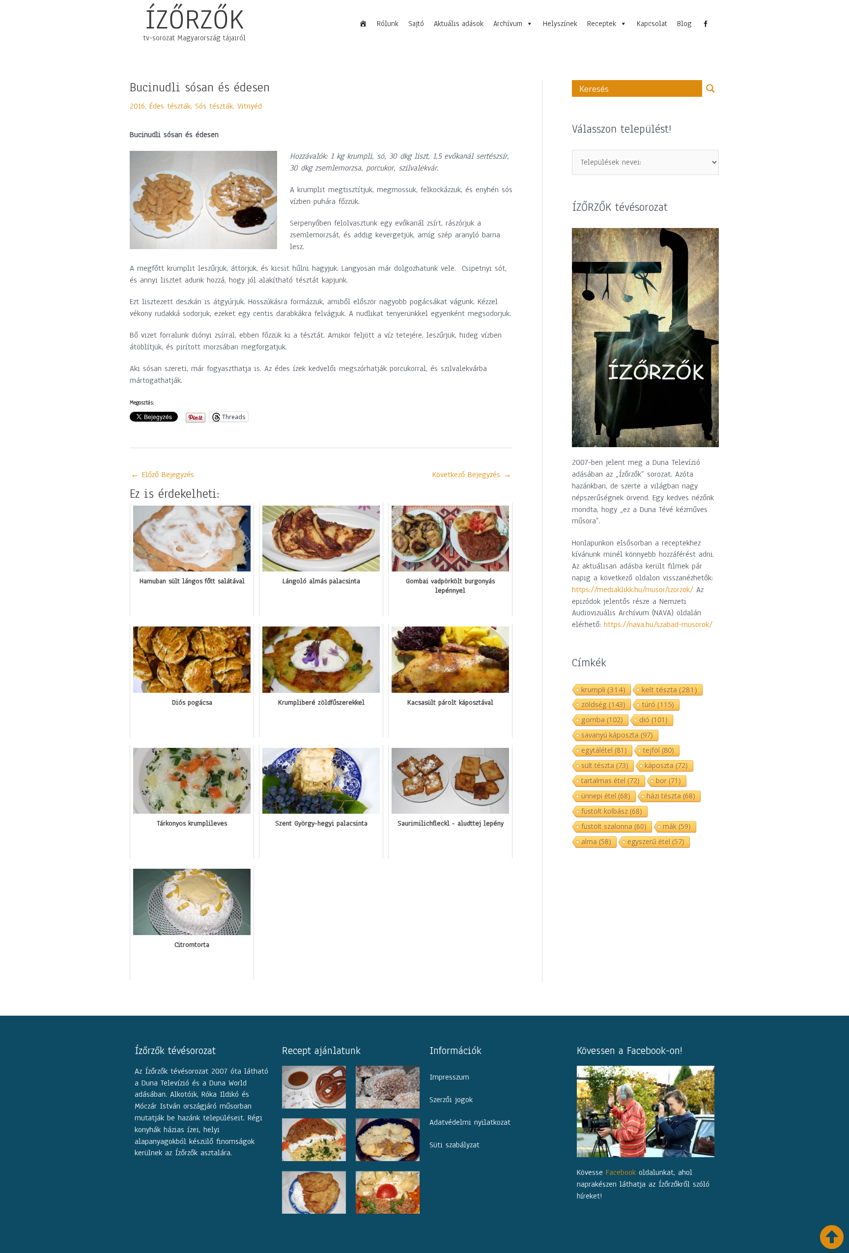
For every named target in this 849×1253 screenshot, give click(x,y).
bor (668, 780)
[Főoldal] (363, 23)
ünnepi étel (605, 795)
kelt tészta (669, 689)
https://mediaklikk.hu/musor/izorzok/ (632, 589)
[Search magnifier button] (710, 88)
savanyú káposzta (617, 735)
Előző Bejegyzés (162, 474)
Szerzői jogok (451, 1099)
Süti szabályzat (454, 1144)
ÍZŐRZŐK (194, 19)
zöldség (603, 704)
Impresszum (449, 1077)
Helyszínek (560, 23)
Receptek (601, 23)
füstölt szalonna (614, 826)
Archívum (507, 23)
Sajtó (416, 23)
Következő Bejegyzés (471, 474)
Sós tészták (214, 106)
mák (677, 826)
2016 (137, 106)
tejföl (658, 750)
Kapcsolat (652, 23)
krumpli (603, 689)
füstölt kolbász (611, 811)
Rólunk (387, 23)
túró (658, 704)
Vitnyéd (249, 106)
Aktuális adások (458, 23)
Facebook (621, 1172)
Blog (684, 23)
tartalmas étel (610, 780)
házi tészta (671, 795)
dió (653, 719)
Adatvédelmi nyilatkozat (469, 1122)
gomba (602, 719)
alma (596, 841)
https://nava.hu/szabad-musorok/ (658, 624)
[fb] (705, 23)
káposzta (666, 765)
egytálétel (604, 750)
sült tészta (604, 765)
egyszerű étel (655, 841)
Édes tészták (170, 106)
